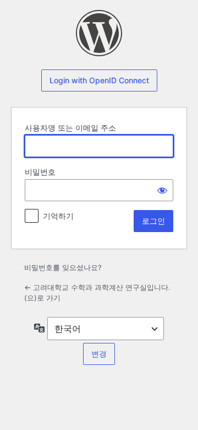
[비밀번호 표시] (162, 190)
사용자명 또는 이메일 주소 (70, 127)
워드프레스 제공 (99, 33)
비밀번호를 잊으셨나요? (63, 267)
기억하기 (58, 216)
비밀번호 (40, 171)
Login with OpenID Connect (99, 80)
